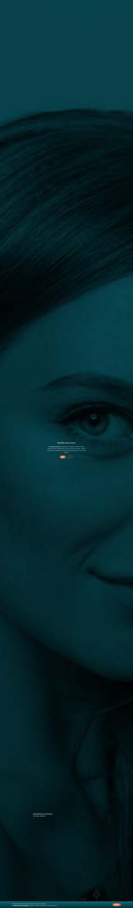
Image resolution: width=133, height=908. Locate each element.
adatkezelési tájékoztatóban (21, 905)
